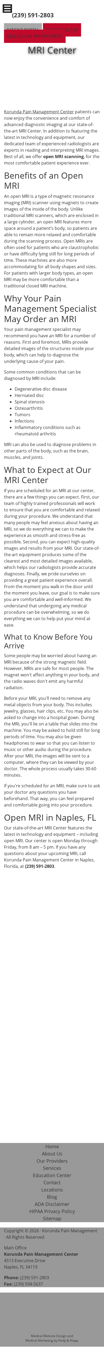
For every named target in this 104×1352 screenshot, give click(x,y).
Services (52, 1168)
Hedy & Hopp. (68, 1340)
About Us (52, 1153)
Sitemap (52, 1218)
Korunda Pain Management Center (39, 112)
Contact (52, 1182)
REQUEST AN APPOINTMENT (35, 36)
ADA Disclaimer (52, 1204)
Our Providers (52, 1161)
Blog (52, 1197)
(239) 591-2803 (33, 15)
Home (52, 1146)
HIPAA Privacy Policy (52, 1211)
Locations (52, 1189)
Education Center (52, 1175)
